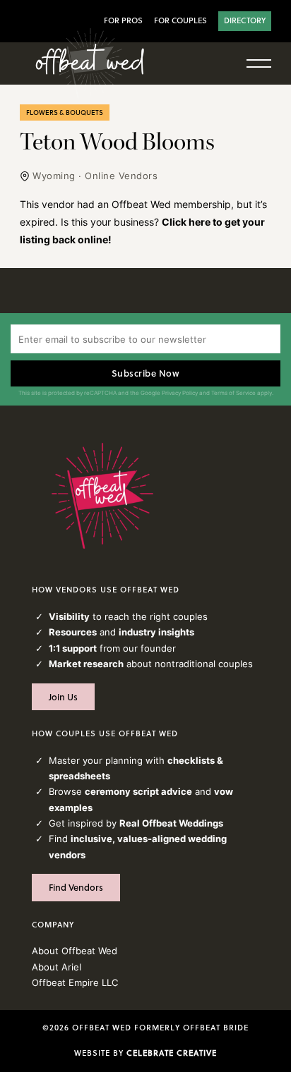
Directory (245, 20)
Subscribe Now (146, 373)
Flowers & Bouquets (64, 112)
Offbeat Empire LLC (75, 982)
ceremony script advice (138, 791)
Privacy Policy (180, 393)
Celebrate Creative (171, 1053)
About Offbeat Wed (74, 950)
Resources (73, 632)
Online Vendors (121, 175)
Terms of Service (233, 393)
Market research (86, 663)
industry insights (156, 632)
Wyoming (54, 175)
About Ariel (56, 967)
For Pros (123, 20)
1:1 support (73, 648)
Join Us (63, 696)
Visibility (69, 616)
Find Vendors (76, 887)
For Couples (180, 20)
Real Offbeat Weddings (171, 823)
